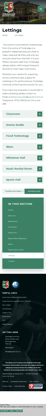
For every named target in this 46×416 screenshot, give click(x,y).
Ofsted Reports (7, 324)
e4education (19, 374)
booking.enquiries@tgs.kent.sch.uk (26, 97)
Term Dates (6, 305)
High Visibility (34, 381)
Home (4, 35)
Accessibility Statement (19, 381)
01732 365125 (9, 348)
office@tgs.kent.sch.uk (12, 351)
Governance (6, 316)
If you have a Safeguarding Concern (14, 297)
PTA (3, 320)
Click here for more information (11, 408)
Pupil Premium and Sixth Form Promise (16, 301)
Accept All (4, 411)
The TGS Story (7, 309)
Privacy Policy (7, 386)
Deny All (19, 411)
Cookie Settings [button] (19, 386)
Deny (12, 411)
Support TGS (6, 313)
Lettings (19, 35)
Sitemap (5, 381)
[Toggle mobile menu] (41, 9)
